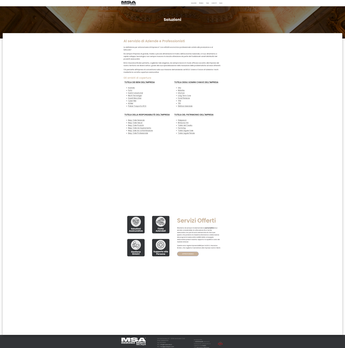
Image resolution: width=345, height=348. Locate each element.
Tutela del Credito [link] (185, 125)
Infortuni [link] (181, 93)
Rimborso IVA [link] (183, 123)
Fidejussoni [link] (182, 120)
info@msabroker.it (166, 344)
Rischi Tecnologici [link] (135, 95)
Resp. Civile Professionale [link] (138, 133)
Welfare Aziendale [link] (185, 106)
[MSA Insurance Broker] (128, 3)
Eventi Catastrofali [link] (135, 93)
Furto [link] (130, 90)
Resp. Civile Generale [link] (136, 120)
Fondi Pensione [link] (184, 98)
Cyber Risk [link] (132, 101)
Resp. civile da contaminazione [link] (140, 130)
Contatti (214, 3)
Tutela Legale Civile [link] (185, 130)
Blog (220, 3)
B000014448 (199, 342)
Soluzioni (193, 3)
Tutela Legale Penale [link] (186, 133)
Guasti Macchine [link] (134, 98)
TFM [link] (179, 101)
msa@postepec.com (167, 347)
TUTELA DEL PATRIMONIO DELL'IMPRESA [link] (193, 114)
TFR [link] (179, 103)
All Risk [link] (130, 103)
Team (207, 3)
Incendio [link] (131, 88)
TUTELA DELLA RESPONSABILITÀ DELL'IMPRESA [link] (147, 114)
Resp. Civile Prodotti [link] (136, 125)
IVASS (204, 346)
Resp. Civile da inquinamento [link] (139, 128)
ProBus (201, 3)
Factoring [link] (182, 128)
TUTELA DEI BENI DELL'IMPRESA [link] (139, 82)
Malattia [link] (181, 90)
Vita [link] (179, 88)
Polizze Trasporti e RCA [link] (137, 106)
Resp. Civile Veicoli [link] (135, 123)
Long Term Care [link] (184, 95)
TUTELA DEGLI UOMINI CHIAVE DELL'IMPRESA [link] (196, 82)
